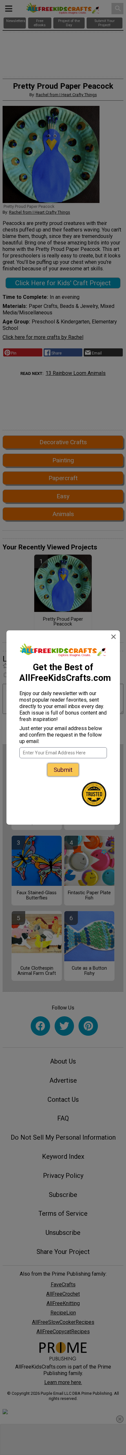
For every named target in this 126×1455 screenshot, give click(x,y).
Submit (63, 769)
